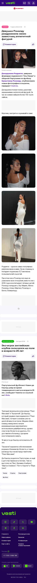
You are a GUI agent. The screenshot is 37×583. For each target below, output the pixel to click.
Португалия (22, 473)
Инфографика (6, 537)
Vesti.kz (14, 86)
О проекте (5, 534)
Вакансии (21, 537)
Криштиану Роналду (11, 81)
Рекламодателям (24, 534)
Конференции (22, 540)
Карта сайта (6, 544)
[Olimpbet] (18, 9)
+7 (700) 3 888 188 (10, 555)
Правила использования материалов (18, 574)
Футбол (5, 477)
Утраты (12, 473)
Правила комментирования (24, 544)
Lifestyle (5, 27)
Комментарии (10, 44)
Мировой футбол (7, 341)
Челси (5, 473)
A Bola (7, 395)
